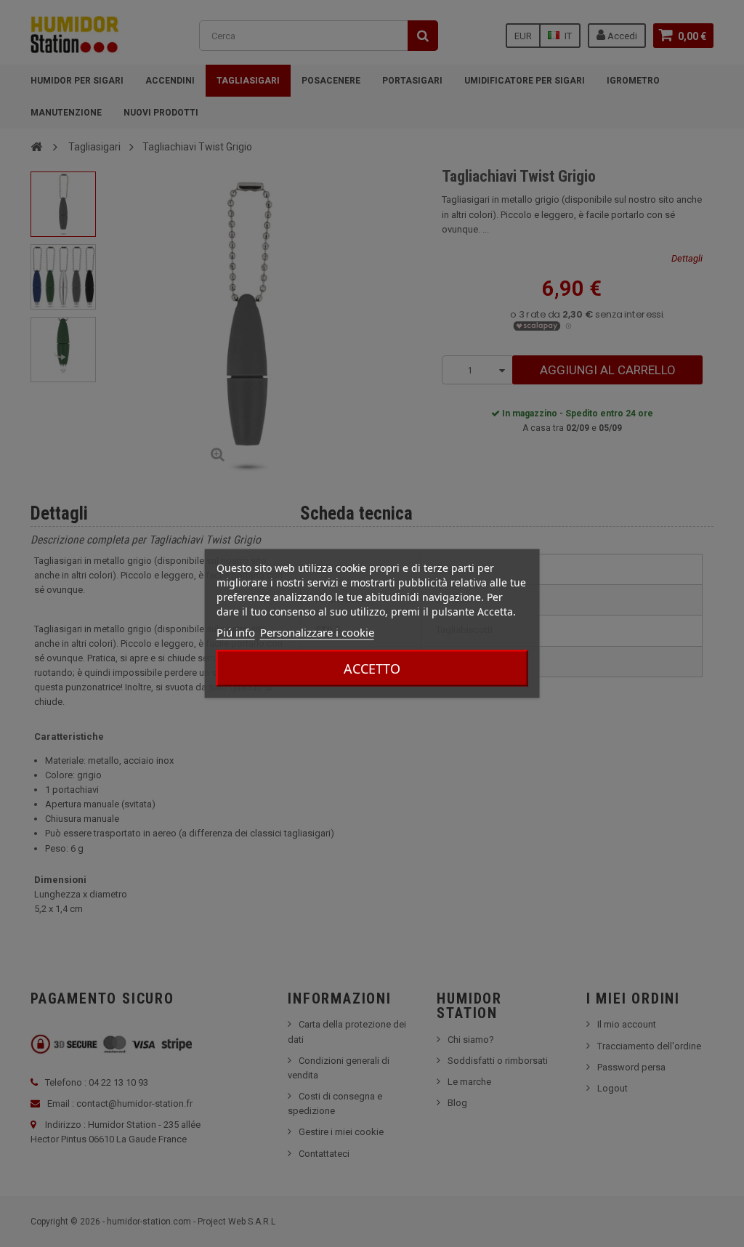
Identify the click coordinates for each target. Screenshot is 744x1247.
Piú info (236, 632)
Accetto (372, 668)
